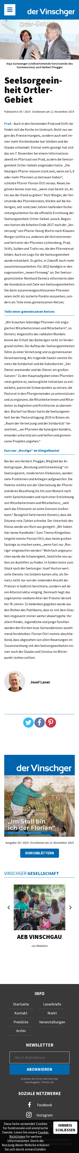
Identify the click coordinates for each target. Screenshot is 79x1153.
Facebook (44, 1104)
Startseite (21, 1004)
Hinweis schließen (65, 1127)
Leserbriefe (52, 1004)
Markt (52, 1013)
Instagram (44, 1115)
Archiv (21, 1030)
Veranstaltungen (52, 1022)
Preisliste (20, 1022)
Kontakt (20, 1013)
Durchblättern (39, 853)
